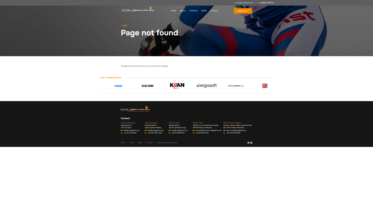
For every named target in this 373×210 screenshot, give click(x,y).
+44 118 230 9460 (233, 133)
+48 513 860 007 (178, 133)
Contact (214, 10)
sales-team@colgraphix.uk (236, 130)
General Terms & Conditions (167, 143)
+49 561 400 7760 (154, 133)
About (182, 10)
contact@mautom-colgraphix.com (208, 130)
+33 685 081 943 (202, 133)
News (204, 10)
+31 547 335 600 (129, 133)
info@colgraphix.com (131, 130)
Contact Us (242, 11)
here (146, 66)
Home (173, 10)
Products (193, 10)
